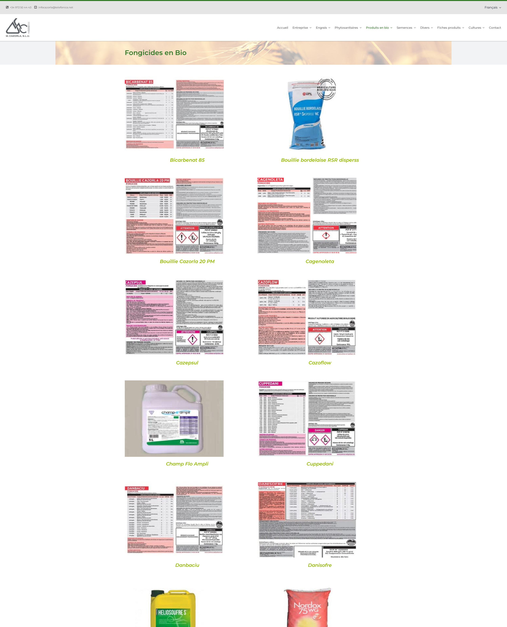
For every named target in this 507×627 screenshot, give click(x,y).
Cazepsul (187, 363)
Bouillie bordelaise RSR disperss (320, 160)
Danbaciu (187, 565)
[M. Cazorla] (18, 20)
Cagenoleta (320, 261)
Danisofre (320, 565)
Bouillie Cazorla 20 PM (187, 261)
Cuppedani (320, 464)
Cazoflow (320, 363)
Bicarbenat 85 (187, 160)
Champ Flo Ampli (187, 464)
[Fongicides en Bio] (174, 115)
